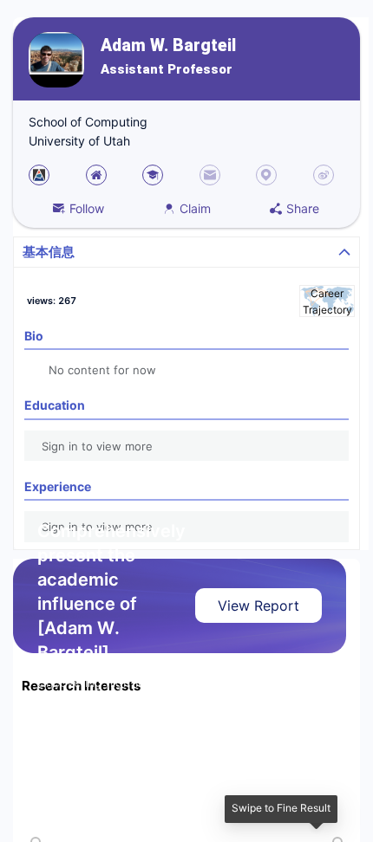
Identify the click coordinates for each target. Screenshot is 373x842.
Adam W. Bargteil (168, 45)
